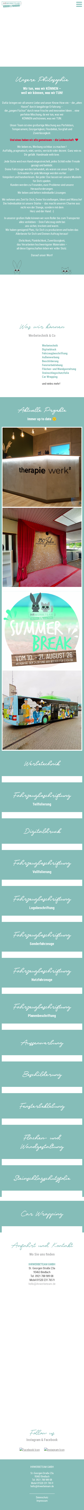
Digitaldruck (49, 349)
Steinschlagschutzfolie (55, 373)
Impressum (42, 1500)
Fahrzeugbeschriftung (55, 353)
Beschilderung (50, 361)
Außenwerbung (50, 357)
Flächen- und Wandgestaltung (59, 369)
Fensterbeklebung (52, 365)
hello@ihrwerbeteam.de (42, 1284)
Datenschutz (42, 1497)
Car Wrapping (50, 377)
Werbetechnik (50, 345)
